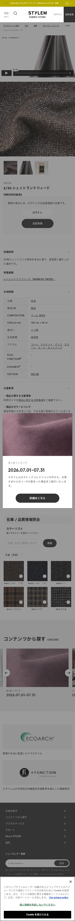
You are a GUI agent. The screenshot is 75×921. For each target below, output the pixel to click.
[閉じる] (67, 418)
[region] (37, 899)
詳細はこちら (37, 498)
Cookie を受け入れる (37, 914)
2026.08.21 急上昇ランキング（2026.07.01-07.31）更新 (35, 3)
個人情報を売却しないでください (38, 904)
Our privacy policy (58, 897)
